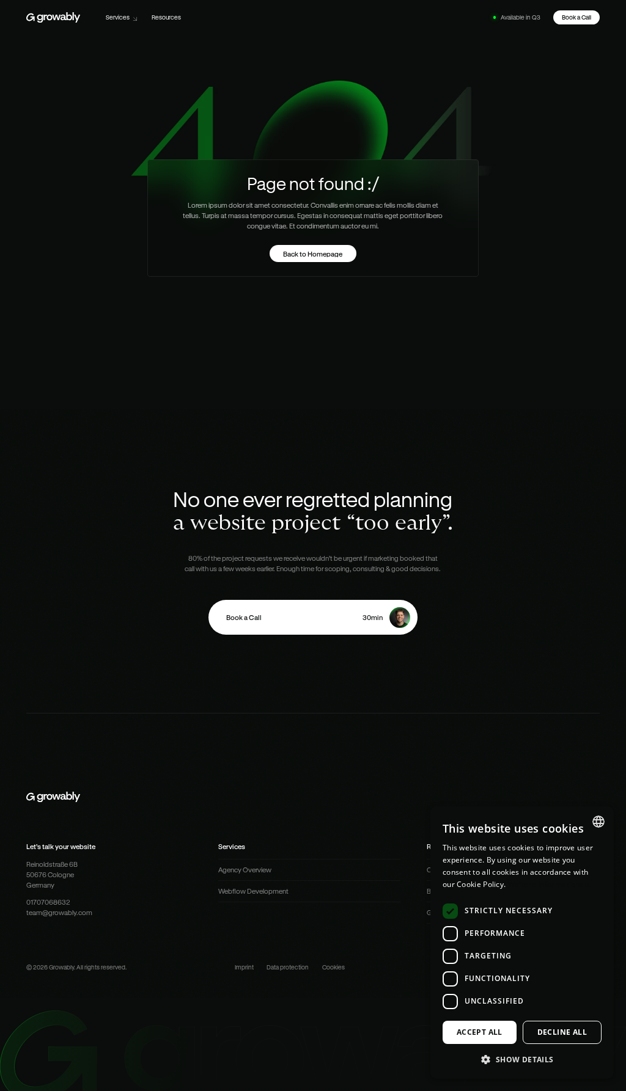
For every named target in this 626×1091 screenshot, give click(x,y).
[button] (122, 17)
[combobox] (598, 822)
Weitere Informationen (548, 884)
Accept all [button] (480, 1032)
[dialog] (522, 942)
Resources (166, 17)
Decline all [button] (562, 1032)
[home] (53, 17)
